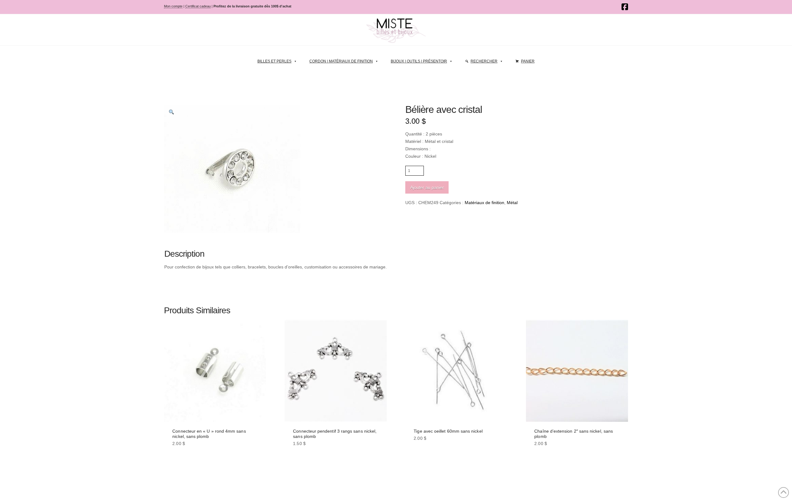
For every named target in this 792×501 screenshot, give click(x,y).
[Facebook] (625, 7)
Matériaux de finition (484, 202)
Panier (528, 61)
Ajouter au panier (427, 187)
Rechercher (484, 61)
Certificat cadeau (198, 6)
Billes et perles (274, 61)
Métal (512, 202)
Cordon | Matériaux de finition (341, 61)
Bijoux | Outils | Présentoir (419, 61)
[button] (171, 112)
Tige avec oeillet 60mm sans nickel (448, 431)
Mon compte (173, 6)
